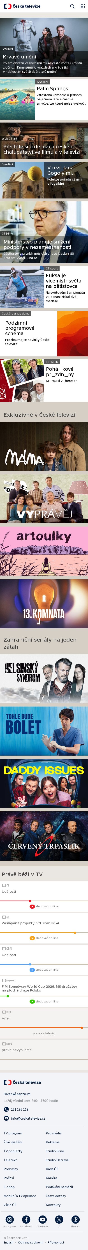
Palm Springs (52, 88)
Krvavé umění (19, 56)
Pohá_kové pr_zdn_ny (60, 371)
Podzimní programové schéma (20, 328)
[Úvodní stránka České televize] (22, 6)
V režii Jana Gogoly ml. (60, 170)
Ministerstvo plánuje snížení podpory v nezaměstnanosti (37, 244)
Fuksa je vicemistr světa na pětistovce (63, 281)
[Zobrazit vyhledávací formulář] (72, 6)
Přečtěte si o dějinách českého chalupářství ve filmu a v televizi (41, 149)
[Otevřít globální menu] (83, 6)
